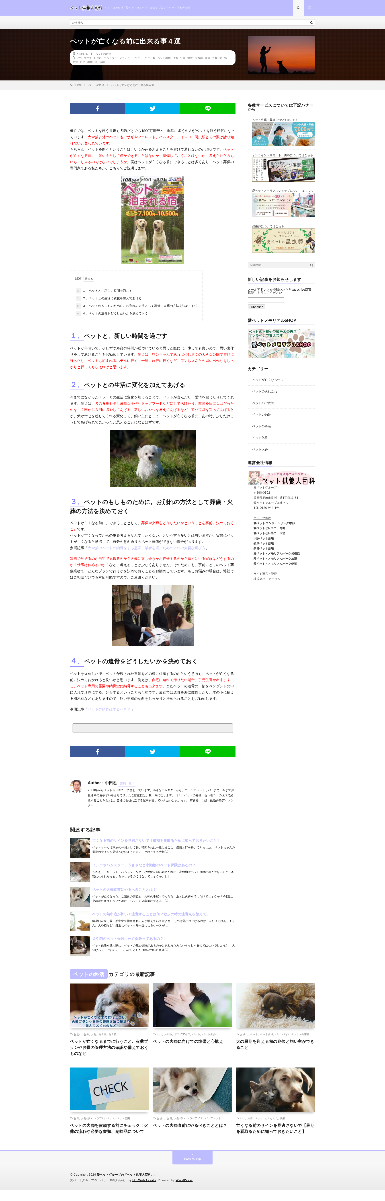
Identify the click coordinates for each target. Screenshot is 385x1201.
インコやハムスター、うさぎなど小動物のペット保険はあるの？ (144, 865)
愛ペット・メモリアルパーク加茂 (272, 558)
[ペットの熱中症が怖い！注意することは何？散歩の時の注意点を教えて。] (80, 921)
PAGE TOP (372, 1159)
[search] (311, 22)
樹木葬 (199, 57)
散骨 (190, 57)
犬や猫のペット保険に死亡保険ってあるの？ (128, 938)
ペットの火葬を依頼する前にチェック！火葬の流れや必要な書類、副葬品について (109, 1128)
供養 (175, 57)
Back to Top (192, 1159)
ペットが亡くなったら (267, 380)
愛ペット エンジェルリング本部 (271, 523)
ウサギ (88, 57)
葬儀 (90, 61)
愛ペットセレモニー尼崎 (266, 528)
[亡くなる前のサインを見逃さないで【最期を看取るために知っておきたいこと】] (80, 848)
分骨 (182, 57)
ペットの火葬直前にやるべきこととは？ (124, 889)
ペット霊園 (123, 1118)
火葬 (214, 57)
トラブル (99, 1118)
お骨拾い (114, 1034)
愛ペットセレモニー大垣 (266, 533)
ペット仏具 (260, 437)
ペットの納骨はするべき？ (109, 709)
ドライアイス (182, 1034)
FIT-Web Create (144, 1180)
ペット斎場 (266, 1034)
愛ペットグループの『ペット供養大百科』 (125, 1174)
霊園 (102, 61)
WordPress (184, 1180)
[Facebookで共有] (97, 108)
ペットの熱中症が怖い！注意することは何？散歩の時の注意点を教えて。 (151, 914)
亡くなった (271, 1118)
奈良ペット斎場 (261, 548)
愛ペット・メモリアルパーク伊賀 (272, 563)
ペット (139, 57)
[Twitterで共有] (152, 108)
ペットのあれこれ (264, 391)
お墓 (86, 1034)
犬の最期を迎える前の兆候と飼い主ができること (275, 1044)
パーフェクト (213, 1118)
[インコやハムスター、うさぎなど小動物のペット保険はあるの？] (80, 872)
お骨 (93, 1034)
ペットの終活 (103, 53)
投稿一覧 (126, 783)
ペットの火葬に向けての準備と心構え (188, 1041)
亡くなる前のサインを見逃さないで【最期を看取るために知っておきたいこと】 (156, 840)
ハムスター (110, 57)
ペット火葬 (260, 449)
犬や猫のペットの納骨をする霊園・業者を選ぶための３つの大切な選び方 (146, 548)
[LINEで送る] (208, 108)
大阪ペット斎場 (261, 538)
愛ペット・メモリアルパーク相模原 (274, 553)
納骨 (75, 61)
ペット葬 (150, 57)
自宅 (82, 61)
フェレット (126, 57)
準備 (207, 57)
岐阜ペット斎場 (261, 543)
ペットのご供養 (263, 403)
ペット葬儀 (164, 57)
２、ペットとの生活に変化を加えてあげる (109, 298)
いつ (79, 57)
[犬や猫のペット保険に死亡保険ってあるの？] (80, 946)
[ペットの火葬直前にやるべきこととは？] (80, 897)
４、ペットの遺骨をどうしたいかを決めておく (112, 313)
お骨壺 (102, 1034)
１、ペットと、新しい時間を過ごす (104, 290)
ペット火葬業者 (300, 1034)
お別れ (98, 57)
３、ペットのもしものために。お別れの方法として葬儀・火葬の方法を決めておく (137, 306)
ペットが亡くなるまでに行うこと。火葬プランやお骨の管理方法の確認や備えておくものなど (109, 1047)
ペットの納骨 (261, 414)
